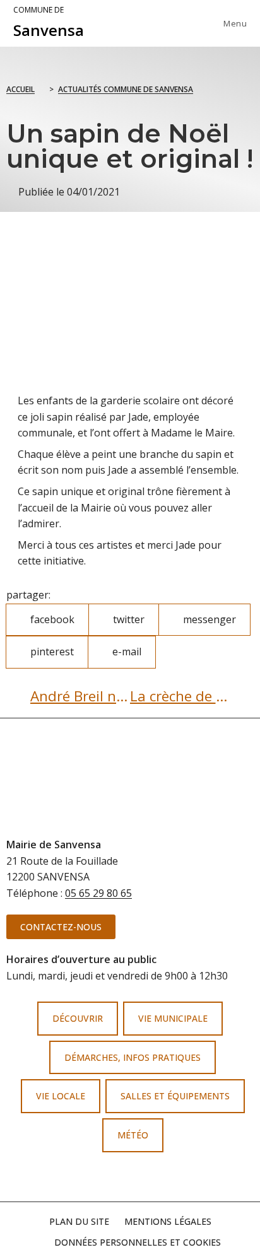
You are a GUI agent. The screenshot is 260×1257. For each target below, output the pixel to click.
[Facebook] (109, 1177)
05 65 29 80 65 (98, 893)
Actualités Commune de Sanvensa (125, 89)
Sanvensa (48, 22)
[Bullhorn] (150, 1177)
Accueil (20, 89)
